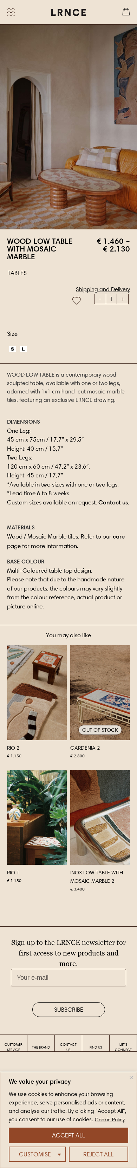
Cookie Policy (110, 1120)
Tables (17, 272)
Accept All (68, 1135)
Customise (35, 1154)
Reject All (98, 1154)
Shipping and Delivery (103, 289)
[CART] (126, 12)
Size (12, 334)
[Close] (131, 1077)
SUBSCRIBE (68, 1009)
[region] (68, 1120)
